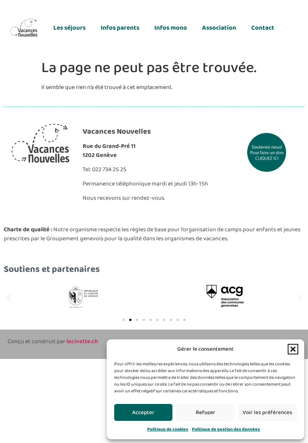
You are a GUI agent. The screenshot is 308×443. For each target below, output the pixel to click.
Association (219, 28)
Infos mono (170, 28)
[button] (293, 349)
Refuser (205, 412)
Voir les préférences (267, 412)
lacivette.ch (82, 341)
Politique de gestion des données (226, 429)
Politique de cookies (167, 429)
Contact (262, 28)
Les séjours (69, 28)
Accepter (143, 412)
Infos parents (120, 28)
